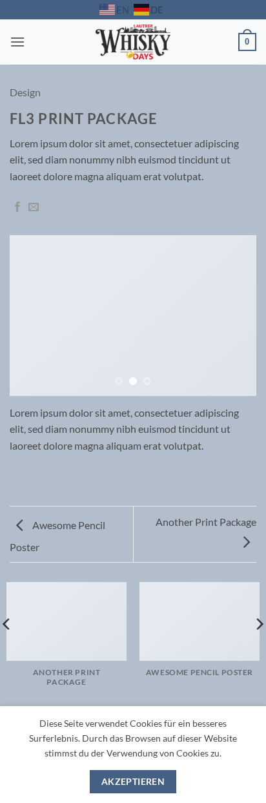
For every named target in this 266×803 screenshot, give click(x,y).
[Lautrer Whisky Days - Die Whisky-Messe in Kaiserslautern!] (133, 42)
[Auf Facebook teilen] (17, 207)
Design (25, 92)
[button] (17, 41)
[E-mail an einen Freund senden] (33, 207)
